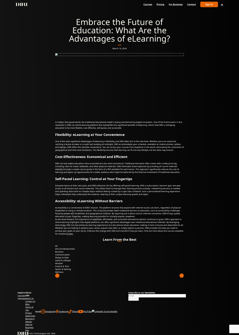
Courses (147, 4)
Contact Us (30, 301)
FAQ (27, 330)
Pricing (160, 4)
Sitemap (21, 298)
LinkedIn (112, 311)
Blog (27, 304)
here (70, 233)
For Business (176, 4)
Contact (191, 4)
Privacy (28, 313)
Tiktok (75, 311)
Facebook (63, 311)
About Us (29, 298)
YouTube (87, 311)
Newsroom (30, 316)
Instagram (50, 311)
